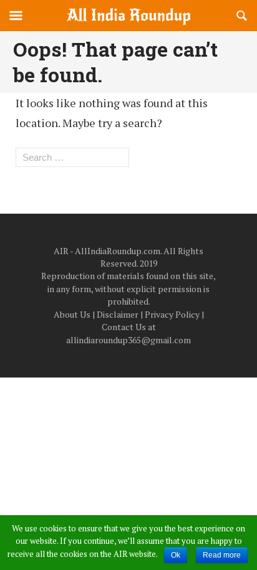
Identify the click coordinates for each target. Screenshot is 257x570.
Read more (222, 555)
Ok (175, 555)
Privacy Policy (172, 314)
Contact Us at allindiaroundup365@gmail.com (128, 333)
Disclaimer (117, 314)
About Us (72, 314)
